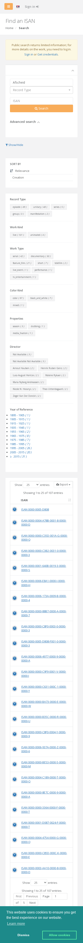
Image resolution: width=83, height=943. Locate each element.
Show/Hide (15, 145)
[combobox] (41, 90)
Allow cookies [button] (59, 935)
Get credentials (47, 54)
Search (43, 108)
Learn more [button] (16, 923)
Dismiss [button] (23, 935)
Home (10, 28)
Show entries (32, 485)
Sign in (30, 6)
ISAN (24, 500)
